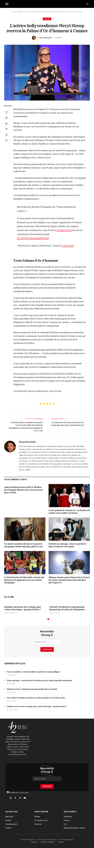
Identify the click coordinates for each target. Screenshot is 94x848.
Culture (20, 12)
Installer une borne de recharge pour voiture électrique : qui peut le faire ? (67, 608)
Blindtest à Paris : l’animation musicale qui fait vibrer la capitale (23, 608)
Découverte (70, 811)
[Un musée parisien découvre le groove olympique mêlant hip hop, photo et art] (24, 529)
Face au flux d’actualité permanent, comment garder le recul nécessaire (36, 698)
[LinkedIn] (6, 123)
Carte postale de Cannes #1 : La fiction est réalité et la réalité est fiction (69, 511)
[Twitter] (6, 117)
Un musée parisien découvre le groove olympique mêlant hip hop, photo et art (23, 545)
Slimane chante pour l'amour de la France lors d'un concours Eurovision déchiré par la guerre (69, 580)
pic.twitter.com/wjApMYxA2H (33, 238)
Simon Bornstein (46, 38)
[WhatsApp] (6, 140)
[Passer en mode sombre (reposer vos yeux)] (87, 4)
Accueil (13, 12)
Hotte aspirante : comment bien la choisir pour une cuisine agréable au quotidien (39, 680)
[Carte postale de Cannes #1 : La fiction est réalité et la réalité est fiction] (69, 495)
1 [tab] (46, 619)
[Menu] (7, 4)
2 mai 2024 (68, 245)
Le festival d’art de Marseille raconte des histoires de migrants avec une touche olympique (24, 580)
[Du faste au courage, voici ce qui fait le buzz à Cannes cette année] (69, 529)
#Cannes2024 (64, 230)
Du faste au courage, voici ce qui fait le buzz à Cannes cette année (67, 545)
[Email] (6, 134)
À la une (9, 597)
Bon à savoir (41, 811)
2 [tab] (48, 619)
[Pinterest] (6, 129)
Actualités (11, 811)
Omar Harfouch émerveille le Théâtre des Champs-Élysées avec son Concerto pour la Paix (23, 490)
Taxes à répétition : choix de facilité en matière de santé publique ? (34, 672)
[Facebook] (6, 112)
